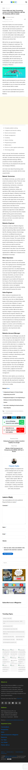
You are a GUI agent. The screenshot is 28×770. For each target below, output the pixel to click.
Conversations (5, 727)
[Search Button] (26, 2)
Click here (19, 698)
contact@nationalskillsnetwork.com (14, 720)
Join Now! (22, 422)
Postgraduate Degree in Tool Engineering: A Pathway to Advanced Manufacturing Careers (14, 400)
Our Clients (4, 742)
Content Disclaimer (19, 752)
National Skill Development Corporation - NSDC (12, 622)
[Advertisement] (14, 110)
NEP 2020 (20, 639)
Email (4, 534)
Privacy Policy (4, 753)
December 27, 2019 (8, 19)
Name (4, 527)
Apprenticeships (20, 636)
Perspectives (4, 729)
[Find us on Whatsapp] (19, 703)
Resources (8, 8)
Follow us (14, 660)
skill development (7, 626)
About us (3, 752)
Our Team (4, 740)
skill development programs (9, 642)
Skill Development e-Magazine (9, 735)
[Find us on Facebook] (2, 703)
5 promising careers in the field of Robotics (14, 411)
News (2, 732)
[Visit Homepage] (13, 2)
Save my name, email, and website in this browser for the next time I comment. (14, 549)
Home (4, 8)
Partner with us (5, 745)
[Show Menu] (1, 2)
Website (5, 541)
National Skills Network (11, 756)
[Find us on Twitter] (6, 703)
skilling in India (7, 618)
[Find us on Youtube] (12, 703)
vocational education (8, 636)
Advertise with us (10, 752)
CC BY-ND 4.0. (8, 757)
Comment (5, 505)
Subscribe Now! (21, 430)
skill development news (9, 639)
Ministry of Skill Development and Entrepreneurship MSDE (13, 632)
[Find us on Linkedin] (16, 703)
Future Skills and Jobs (7, 413)
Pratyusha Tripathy (10, 17)
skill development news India (10, 629)
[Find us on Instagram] (9, 703)
